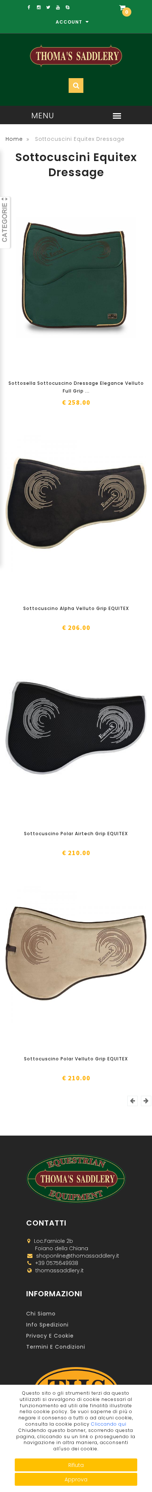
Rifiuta (76, 1465)
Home (14, 139)
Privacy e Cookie (50, 1335)
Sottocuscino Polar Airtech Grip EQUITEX (76, 833)
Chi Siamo (41, 1313)
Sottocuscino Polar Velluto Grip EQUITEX (76, 1059)
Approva (76, 1479)
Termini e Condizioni (55, 1346)
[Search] (104, 30)
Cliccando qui (109, 1424)
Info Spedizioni (47, 1324)
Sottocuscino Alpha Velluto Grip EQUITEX (76, 608)
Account (70, 22)
